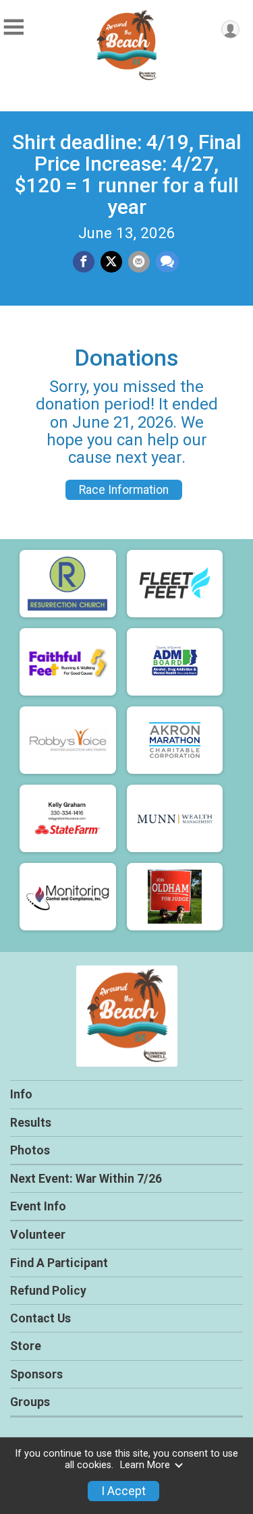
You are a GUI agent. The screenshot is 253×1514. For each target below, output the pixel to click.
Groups (30, 1402)
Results (30, 1122)
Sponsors (36, 1374)
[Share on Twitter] (111, 262)
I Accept (123, 1491)
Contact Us (40, 1318)
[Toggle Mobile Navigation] (13, 27)
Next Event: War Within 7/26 (86, 1178)
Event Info (38, 1206)
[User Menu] (230, 29)
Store (25, 1346)
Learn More (145, 1465)
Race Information (124, 490)
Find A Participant (59, 1263)
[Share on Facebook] (83, 262)
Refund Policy (48, 1290)
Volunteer (37, 1234)
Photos (30, 1150)
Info (21, 1094)
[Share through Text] (167, 262)
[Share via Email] (139, 262)
